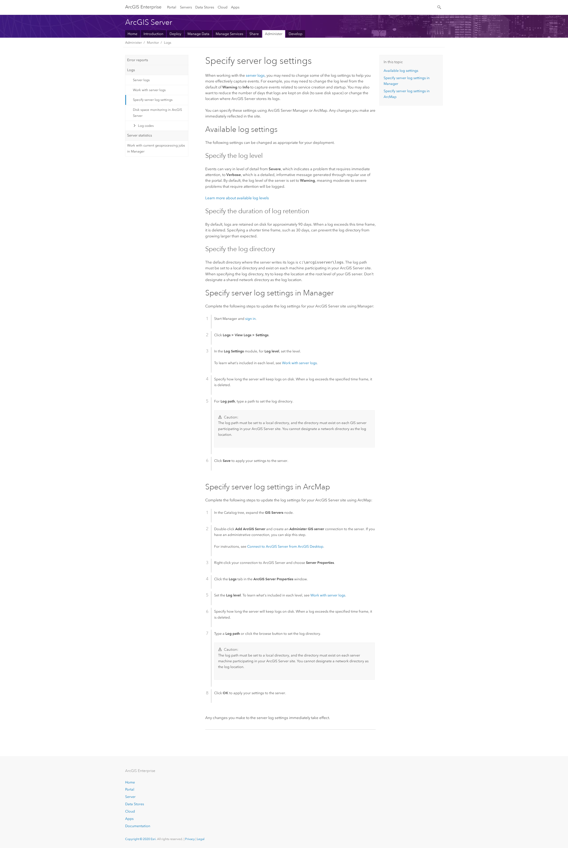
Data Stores (204, 7)
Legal (200, 839)
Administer (273, 34)
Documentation (137, 826)
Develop (295, 34)
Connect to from (285, 546)
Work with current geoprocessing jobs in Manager (156, 148)
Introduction (153, 34)
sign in (250, 319)
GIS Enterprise (143, 7)
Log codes (146, 126)
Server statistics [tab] (139, 135)
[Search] (439, 7)
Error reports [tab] (137, 60)
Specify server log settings (153, 100)
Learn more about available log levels (237, 198)
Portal (171, 7)
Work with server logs (149, 90)
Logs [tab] (131, 70)
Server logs (141, 80)
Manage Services (229, 34)
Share (254, 34)
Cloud (222, 7)
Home (132, 34)
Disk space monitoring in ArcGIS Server (157, 112)
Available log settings (401, 70)
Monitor (153, 43)
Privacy (190, 839)
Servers (186, 7)
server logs (255, 75)
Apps (235, 7)
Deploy (175, 34)
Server (130, 797)
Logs (167, 43)
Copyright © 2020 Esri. (140, 839)
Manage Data (198, 34)
